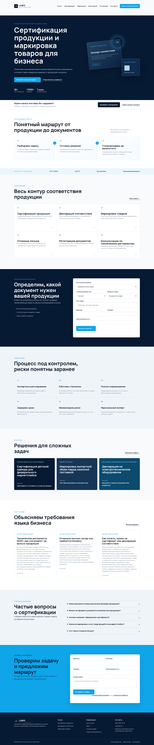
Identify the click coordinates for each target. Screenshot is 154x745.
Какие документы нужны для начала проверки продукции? (104, 604)
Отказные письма (28, 241)
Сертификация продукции (33, 213)
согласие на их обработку (120, 695)
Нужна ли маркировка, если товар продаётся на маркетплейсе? (104, 624)
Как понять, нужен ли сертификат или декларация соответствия (119, 541)
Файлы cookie (127, 742)
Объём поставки (112, 292)
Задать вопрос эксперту (131, 105)
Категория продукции (83, 282)
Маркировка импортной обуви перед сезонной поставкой (76, 469)
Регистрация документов (75, 241)
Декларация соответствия (75, 213)
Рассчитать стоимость (52, 80)
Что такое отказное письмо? (104, 631)
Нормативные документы (94, 732)
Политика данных (116, 742)
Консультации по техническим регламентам (117, 242)
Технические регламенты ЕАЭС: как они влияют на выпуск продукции (32, 541)
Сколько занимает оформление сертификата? (104, 617)
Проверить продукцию (109, 105)
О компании (104, 6)
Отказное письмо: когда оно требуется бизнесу (76, 539)
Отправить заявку (83, 692)
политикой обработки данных (100, 695)
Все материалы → (133, 524)
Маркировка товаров (114, 213)
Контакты (113, 6)
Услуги (59, 6)
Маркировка (81, 6)
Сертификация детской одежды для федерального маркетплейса (33, 471)
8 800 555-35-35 (120, 723)
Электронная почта (83, 319)
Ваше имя (79, 310)
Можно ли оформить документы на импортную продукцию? (104, 611)
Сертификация (69, 6)
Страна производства (83, 292)
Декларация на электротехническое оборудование (116, 469)
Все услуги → (135, 198)
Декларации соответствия (65, 726)
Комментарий (78, 677)
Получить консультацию (129, 6)
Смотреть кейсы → (132, 453)
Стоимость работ (91, 729)
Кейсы (88, 726)
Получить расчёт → (86, 328)
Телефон (110, 310)
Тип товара (80, 301)
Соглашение (136, 742)
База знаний (92, 6)
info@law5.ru (119, 726)
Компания (109, 658)
